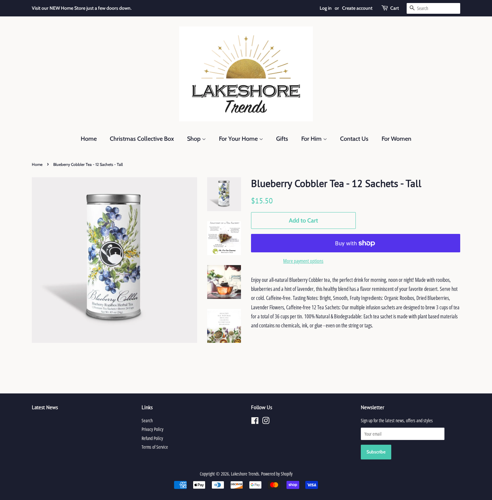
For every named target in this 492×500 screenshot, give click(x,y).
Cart (394, 8)
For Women (396, 138)
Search (147, 420)
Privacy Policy (152, 429)
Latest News (45, 407)
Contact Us (354, 138)
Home (89, 138)
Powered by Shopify (277, 474)
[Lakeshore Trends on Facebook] (255, 422)
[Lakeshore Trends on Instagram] (265, 422)
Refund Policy (152, 438)
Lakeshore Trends (245, 474)
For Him (312, 138)
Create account (357, 8)
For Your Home (239, 138)
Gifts (282, 138)
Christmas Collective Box (142, 138)
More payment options (303, 260)
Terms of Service (155, 447)
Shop (194, 138)
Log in (326, 8)
